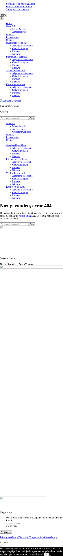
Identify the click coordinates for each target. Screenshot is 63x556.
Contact (10, 40)
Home (9, 23)
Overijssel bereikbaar (16, 43)
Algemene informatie (22, 45)
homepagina (25, 215)
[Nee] (50, 555)
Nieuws (10, 34)
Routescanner (12, 37)
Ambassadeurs (19, 31)
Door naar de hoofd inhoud (19, 6)
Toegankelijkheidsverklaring (43, 537)
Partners (16, 51)
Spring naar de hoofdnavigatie (20, 3)
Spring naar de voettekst (17, 9)
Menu (3, 15)
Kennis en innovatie (15, 84)
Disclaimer (23, 537)
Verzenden (6, 532)
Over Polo (11, 26)
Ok (46, 554)
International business (16, 56)
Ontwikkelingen (20, 48)
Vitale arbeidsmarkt (15, 70)
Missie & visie (19, 29)
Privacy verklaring (9, 537)
